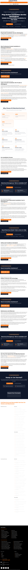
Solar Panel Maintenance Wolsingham (20, 438)
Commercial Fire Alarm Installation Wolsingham (20, 473)
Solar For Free (13, 530)
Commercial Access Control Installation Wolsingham (20, 462)
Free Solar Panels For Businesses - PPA (18, 541)
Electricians (2, 530)
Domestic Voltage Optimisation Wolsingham (21, 447)
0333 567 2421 (15, 4)
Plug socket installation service (6, 100)
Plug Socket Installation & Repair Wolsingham (20, 414)
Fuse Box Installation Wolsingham (20, 419)
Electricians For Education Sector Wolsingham (20, 493)
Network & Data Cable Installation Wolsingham (20, 477)
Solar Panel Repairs (13, 536)
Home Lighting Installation (4, 536)
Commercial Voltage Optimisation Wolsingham (20, 509)
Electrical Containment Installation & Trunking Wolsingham (20, 487)
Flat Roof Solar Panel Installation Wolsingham (20, 505)
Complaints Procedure (17, 555)
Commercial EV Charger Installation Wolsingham (20, 507)
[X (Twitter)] (6, 568)
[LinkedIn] (8, 568)
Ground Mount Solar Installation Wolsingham (21, 501)
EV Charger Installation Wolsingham (20, 444)
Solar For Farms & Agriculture (17, 546)
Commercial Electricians (4, 541)
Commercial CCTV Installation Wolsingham (21, 464)
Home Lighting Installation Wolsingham (20, 416)
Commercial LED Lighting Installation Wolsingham (20, 471)
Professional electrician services (6, 62)
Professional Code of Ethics (18, 554)
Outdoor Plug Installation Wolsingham (20, 422)
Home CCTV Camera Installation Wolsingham (21, 411)
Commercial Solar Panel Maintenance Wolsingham (20, 511)
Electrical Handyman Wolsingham (20, 430)
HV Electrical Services (5, 325)
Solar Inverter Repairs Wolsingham (20, 441)
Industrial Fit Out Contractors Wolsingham (21, 483)
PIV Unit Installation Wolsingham (19, 424)
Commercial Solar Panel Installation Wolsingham (20, 499)
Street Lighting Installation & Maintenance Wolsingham (21, 495)
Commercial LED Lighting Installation (5, 547)
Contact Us (2, 555)
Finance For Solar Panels (17, 542)
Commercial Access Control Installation (6, 542)
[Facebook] (1, 568)
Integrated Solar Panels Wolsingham (20, 435)
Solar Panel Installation (14, 531)
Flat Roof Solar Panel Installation (17, 547)
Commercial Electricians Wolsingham (20, 460)
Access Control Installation (4, 531)
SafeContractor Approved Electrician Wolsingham (20, 454)
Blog (2, 554)
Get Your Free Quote (4, 39)
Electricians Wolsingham (19, 408)
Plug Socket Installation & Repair (5, 535)
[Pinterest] (4, 568)
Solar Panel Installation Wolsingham (20, 433)
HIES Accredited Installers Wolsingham (20, 450)
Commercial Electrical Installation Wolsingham (20, 489)
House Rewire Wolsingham (19, 427)
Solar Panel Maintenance (14, 535)
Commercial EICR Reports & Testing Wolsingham (20, 466)
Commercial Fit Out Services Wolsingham (21, 480)
